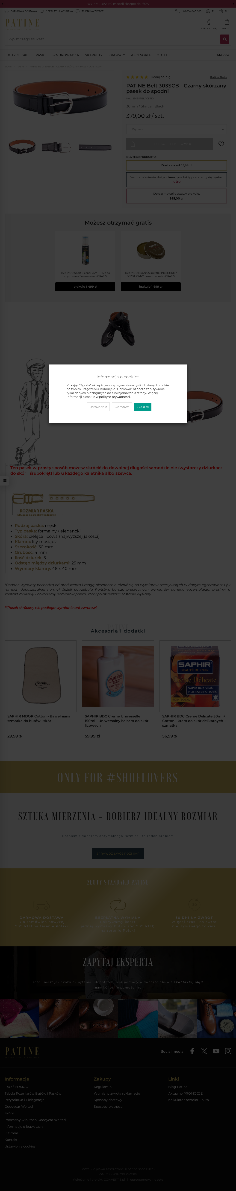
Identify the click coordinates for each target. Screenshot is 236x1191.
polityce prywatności (114, 397)
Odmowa (122, 407)
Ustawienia (98, 407)
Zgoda (143, 407)
